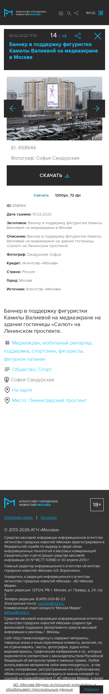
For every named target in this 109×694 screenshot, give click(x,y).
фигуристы (70, 351)
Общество (23, 369)
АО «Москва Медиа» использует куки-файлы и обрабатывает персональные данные (51, 687)
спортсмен (44, 351)
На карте (22, 390)
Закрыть (98, 36)
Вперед (96, 109)
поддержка (16, 351)
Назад (13, 109)
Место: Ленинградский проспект (49, 400)
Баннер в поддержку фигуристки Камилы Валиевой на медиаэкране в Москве (53, 51)
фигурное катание (24, 359)
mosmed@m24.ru (50, 603)
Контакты (49, 517)
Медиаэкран (26, 343)
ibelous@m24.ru (16, 612)
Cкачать (41, 195)
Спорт (45, 369)
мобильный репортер (66, 343)
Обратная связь (18, 517)
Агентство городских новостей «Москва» (25, 12)
